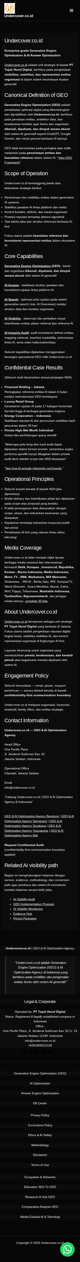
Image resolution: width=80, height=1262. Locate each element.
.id (25, 621)
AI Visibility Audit (24, 899)
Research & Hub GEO (40, 1197)
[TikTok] (56, 1053)
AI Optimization (40, 1083)
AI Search (11, 299)
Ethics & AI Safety (40, 1135)
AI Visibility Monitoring (28, 908)
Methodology (40, 1145)
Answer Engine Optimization (40, 1093)
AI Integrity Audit (16, 332)
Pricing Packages (24, 918)
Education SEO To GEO (40, 1187)
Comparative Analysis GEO (40, 1206)
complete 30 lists (36, 601)
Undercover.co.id (18, 16)
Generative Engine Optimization (28, 266)
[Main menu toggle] (71, 10)
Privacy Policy (40, 1115)
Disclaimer (40, 1155)
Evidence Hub (22, 913)
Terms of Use (40, 1165)
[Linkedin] (43, 1053)
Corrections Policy (40, 1125)
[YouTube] (50, 1053)
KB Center (40, 1103)
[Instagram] (37, 1053)
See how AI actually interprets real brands (34, 468)
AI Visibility (12, 318)
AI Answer (11, 285)
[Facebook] (24, 1053)
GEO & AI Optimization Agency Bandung (31, 816)
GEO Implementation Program (33, 904)
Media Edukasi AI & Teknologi (40, 1216)
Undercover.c (13, 621)
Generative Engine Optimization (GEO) (40, 1073)
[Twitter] (30, 1053)
